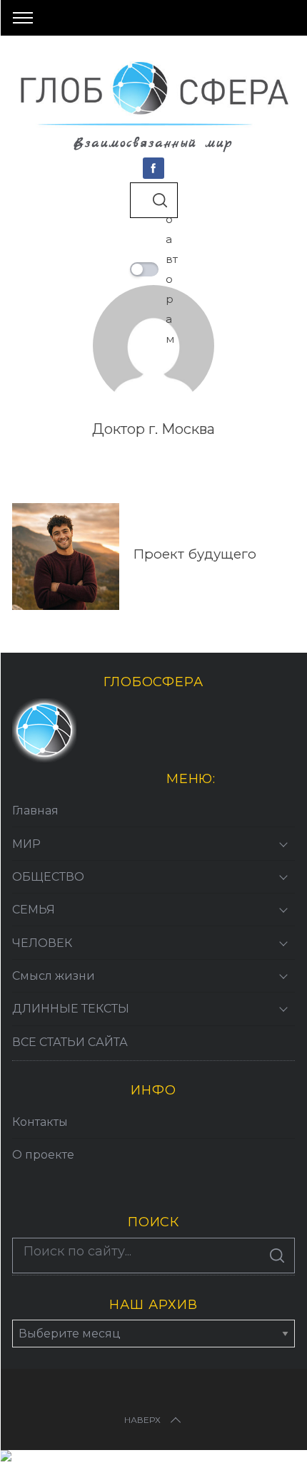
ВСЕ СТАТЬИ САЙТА (70, 1042)
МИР (26, 844)
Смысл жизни (53, 976)
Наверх (142, 1419)
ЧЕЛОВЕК (42, 943)
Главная (35, 810)
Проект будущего (195, 554)
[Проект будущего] (65, 556)
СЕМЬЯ (33, 909)
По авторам (172, 269)
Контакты (40, 1122)
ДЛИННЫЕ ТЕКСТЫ (70, 1008)
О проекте (43, 1154)
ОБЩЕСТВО (48, 877)
